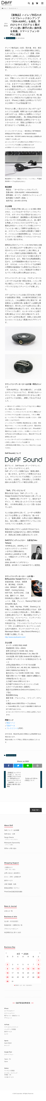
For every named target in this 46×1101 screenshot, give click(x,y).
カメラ (6, 1034)
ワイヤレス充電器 (9, 1070)
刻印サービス (8, 880)
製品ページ (10, 722)
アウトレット (8, 1018)
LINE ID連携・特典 (10, 884)
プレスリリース (10, 38)
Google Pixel (8, 1052)
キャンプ (6, 1045)
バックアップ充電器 (10, 1029)
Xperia (6, 1041)
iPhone (6, 1008)
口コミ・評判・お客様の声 (12, 877)
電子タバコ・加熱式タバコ (12, 1015)
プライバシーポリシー (11, 929)
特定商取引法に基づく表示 (12, 932)
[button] (8, 766)
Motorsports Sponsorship (12, 843)
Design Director (11, 838)
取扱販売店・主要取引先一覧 (13, 925)
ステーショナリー (9, 1013)
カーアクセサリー (9, 1011)
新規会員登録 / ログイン (11, 888)
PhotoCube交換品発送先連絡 (13, 892)
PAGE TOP (35, 810)
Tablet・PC (7, 1059)
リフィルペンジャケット (11, 1027)
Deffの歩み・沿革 (9, 834)
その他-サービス (9, 1077)
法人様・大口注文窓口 (11, 921)
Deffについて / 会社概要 (11, 830)
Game (6, 1061)
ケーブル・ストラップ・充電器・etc (11, 1074)
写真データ (10, 725)
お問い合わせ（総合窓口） (12, 873)
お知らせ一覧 (8, 911)
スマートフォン (8, 1054)
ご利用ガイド (10, 868)
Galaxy (6, 1068)
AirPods (6, 1024)
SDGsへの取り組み (10, 848)
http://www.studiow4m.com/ (15, 637)
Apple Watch (8, 1043)
